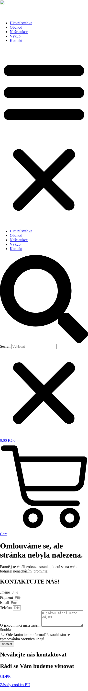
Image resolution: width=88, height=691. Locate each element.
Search (5, 346)
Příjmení (7, 597)
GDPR (5, 676)
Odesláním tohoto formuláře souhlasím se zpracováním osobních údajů (35, 636)
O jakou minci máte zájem (20, 625)
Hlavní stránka (21, 23)
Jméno (5, 592)
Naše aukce (19, 32)
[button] (44, 136)
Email (5, 602)
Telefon (6, 608)
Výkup (15, 36)
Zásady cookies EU (15, 685)
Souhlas (6, 630)
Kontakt (16, 40)
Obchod (16, 27)
